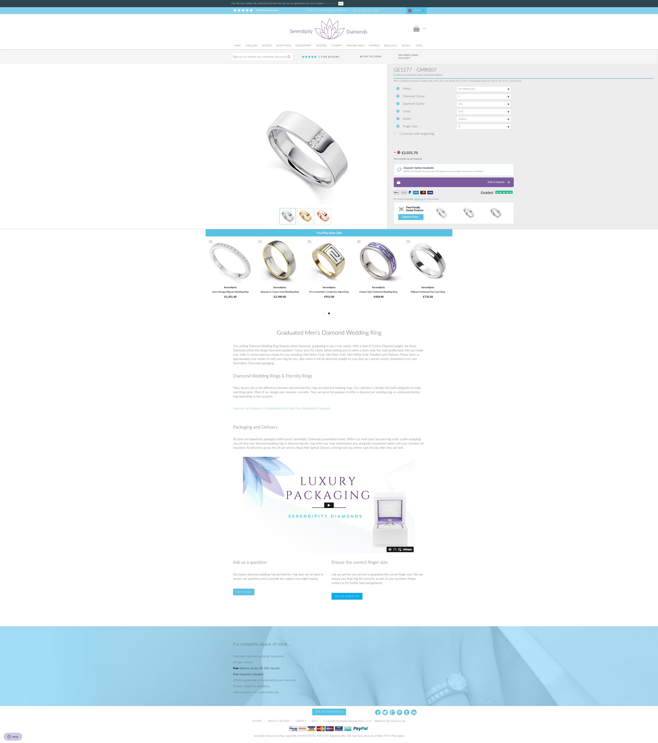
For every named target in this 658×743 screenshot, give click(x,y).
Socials (405, 46)
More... (420, 46)
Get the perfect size (347, 596)
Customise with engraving (416, 133)
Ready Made (283, 46)
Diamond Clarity (414, 103)
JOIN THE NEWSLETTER (328, 712)
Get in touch (244, 591)
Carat (407, 111)
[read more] (331, 3)
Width (407, 118)
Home (237, 46)
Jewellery (251, 46)
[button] (454, 182)
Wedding (321, 46)
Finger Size (410, 126)
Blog (315, 721)
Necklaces (390, 46)
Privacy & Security (279, 721)
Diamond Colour (414, 96)
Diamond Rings (355, 46)
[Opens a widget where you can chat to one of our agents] (12, 737)
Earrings (374, 46)
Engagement (304, 46)
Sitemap (258, 721)
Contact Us (418, 199)
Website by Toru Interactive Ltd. (389, 721)
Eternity (336, 46)
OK (340, 4)
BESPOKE (267, 46)
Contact (301, 721)
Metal (407, 88)
